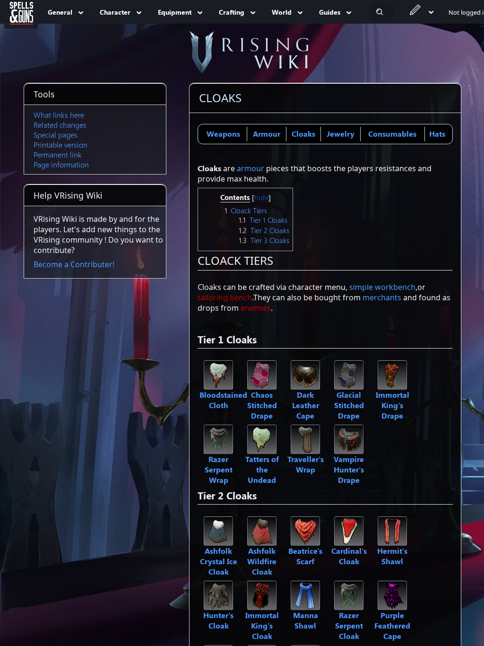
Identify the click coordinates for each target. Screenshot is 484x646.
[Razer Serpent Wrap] (218, 438)
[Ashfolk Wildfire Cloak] (262, 530)
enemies (256, 308)
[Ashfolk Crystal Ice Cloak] (218, 530)
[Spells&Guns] (21, 12)
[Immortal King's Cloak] (262, 594)
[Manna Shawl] (305, 594)
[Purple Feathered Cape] (392, 594)
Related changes (60, 125)
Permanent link (58, 154)
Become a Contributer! (74, 264)
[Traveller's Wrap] (305, 438)
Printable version (60, 144)
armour (250, 168)
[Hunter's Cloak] (218, 594)
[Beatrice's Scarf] (305, 530)
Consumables (392, 134)
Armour (266, 134)
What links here (59, 115)
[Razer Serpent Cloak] (349, 594)
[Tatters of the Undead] (262, 438)
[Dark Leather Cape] (305, 374)
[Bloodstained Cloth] (218, 374)
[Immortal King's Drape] (392, 374)
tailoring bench (225, 297)
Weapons (223, 134)
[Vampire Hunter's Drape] (349, 438)
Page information (61, 164)
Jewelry (340, 134)
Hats (437, 134)
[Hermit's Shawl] (392, 530)
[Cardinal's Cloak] (349, 530)
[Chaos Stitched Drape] (262, 374)
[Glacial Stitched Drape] (349, 374)
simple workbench (382, 287)
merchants (382, 297)
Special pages (56, 135)
